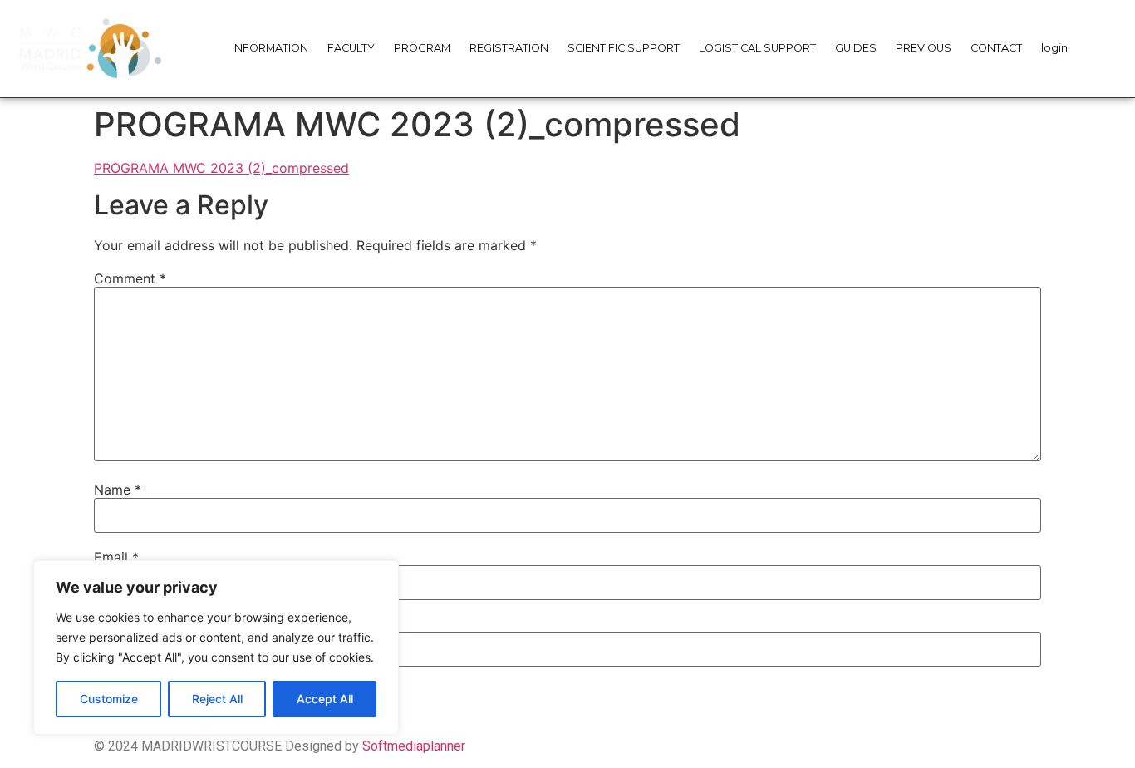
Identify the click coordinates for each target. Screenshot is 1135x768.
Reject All (217, 699)
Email (116, 557)
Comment (130, 278)
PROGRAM (422, 48)
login (1054, 48)
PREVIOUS (923, 48)
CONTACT (996, 48)
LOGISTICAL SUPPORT (757, 48)
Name (117, 489)
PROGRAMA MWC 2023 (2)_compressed (221, 168)
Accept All (325, 699)
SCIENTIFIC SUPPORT (624, 48)
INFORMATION (270, 48)
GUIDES (856, 48)
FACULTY (351, 48)
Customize (109, 699)
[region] (216, 647)
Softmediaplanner (413, 746)
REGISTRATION (508, 48)
